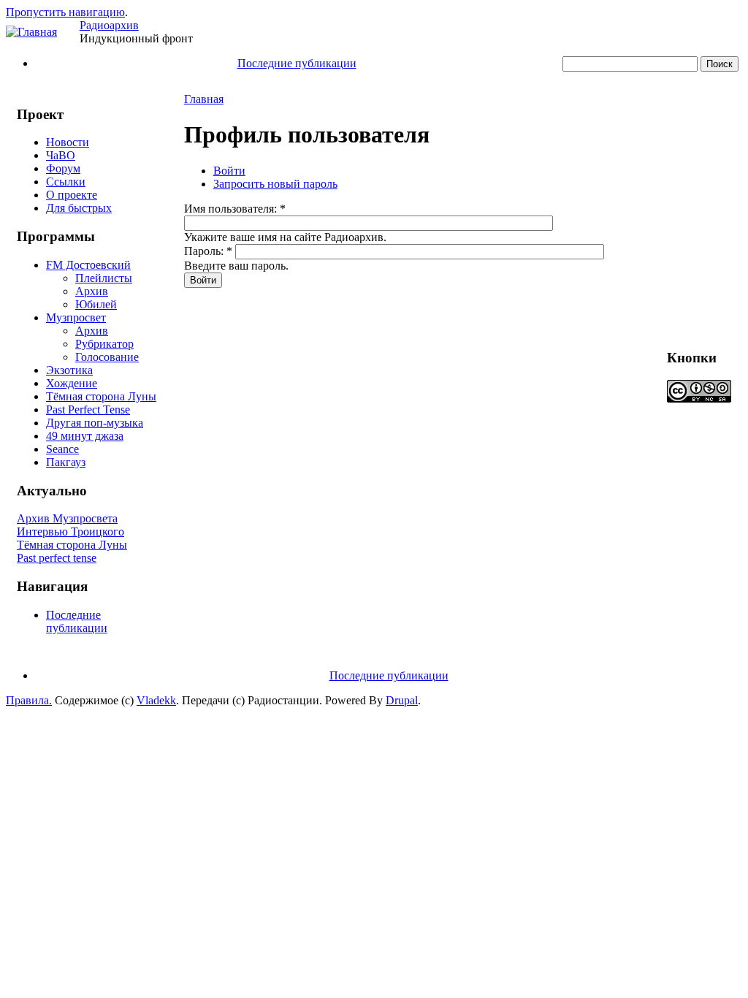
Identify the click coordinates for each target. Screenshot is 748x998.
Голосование (107, 357)
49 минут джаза (84, 436)
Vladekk (156, 700)
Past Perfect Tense (88, 409)
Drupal (402, 700)
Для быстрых (79, 208)
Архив (91, 291)
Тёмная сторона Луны (101, 396)
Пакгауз (65, 462)
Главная (204, 99)
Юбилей (96, 304)
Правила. (29, 700)
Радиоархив (109, 25)
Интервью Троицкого (70, 531)
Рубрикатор (104, 344)
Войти (229, 170)
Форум (63, 168)
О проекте (71, 194)
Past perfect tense (56, 558)
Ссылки (65, 181)
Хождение (71, 383)
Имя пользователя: (235, 208)
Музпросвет (76, 317)
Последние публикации (296, 63)
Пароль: (208, 251)
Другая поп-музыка (94, 422)
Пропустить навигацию (65, 12)
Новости (67, 142)
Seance (62, 449)
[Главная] (31, 32)
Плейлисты (103, 278)
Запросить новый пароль (275, 184)
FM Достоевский (88, 265)
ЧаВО (60, 155)
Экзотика (69, 370)
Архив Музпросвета (67, 518)
